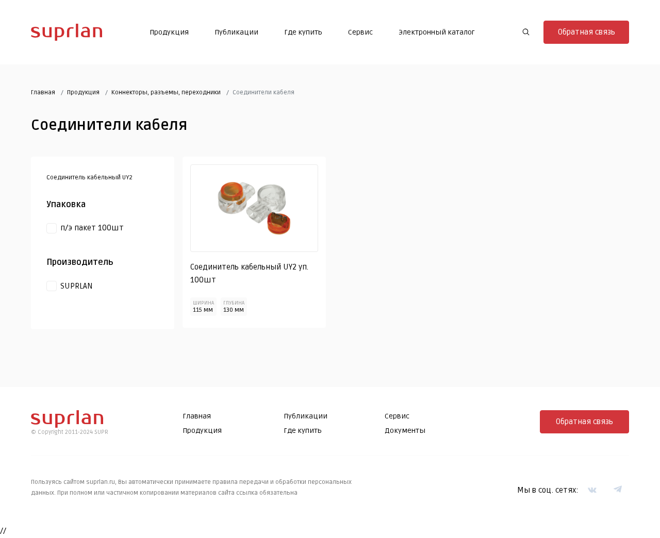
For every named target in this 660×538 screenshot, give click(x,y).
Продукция (169, 32)
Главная (43, 92)
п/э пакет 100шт (92, 227)
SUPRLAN (76, 286)
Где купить (303, 32)
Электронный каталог (437, 32)
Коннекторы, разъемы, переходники (166, 92)
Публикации (236, 32)
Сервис (360, 32)
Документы (405, 430)
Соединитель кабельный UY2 (89, 177)
